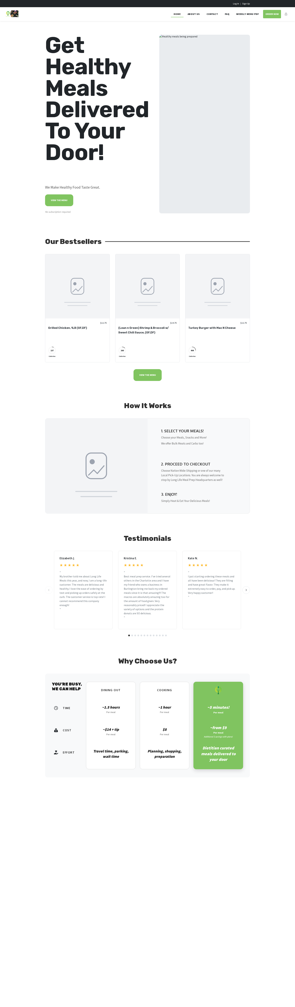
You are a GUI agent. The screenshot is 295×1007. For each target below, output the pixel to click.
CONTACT (212, 14)
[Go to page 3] (135, 635)
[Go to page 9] (153, 635)
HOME (177, 14)
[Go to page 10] (157, 635)
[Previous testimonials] (49, 590)
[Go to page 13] (166, 635)
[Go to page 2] (132, 635)
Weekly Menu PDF (247, 14)
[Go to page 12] (163, 635)
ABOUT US (194, 14)
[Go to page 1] (129, 635)
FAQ (227, 14)
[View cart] (286, 14)
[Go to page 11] (160, 635)
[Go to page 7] (147, 635)
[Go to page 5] (141, 635)
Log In (236, 3)
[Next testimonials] (246, 590)
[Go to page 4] (138, 635)
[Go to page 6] (144, 635)
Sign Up (246, 3)
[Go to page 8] (150, 635)
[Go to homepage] (11, 16)
